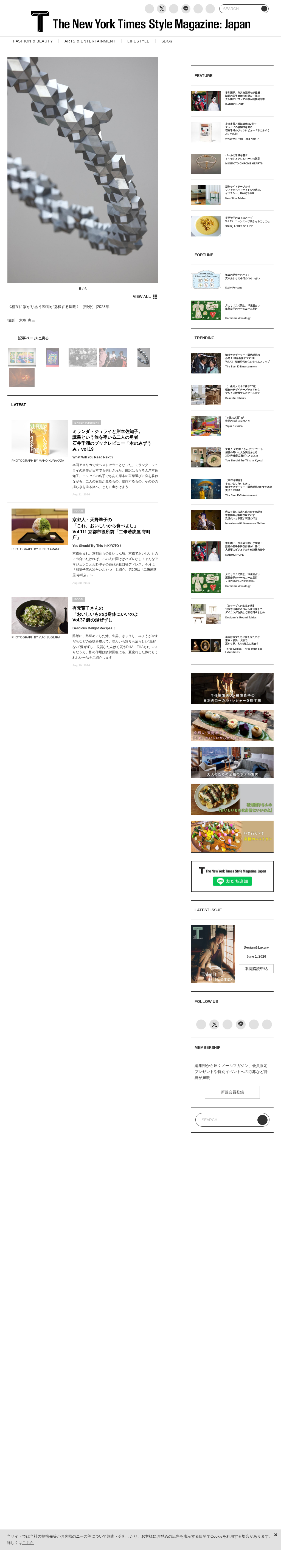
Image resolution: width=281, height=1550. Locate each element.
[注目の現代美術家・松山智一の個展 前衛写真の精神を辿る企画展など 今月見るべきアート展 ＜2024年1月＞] (82, 338)
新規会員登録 (232, 1092)
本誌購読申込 (256, 968)
